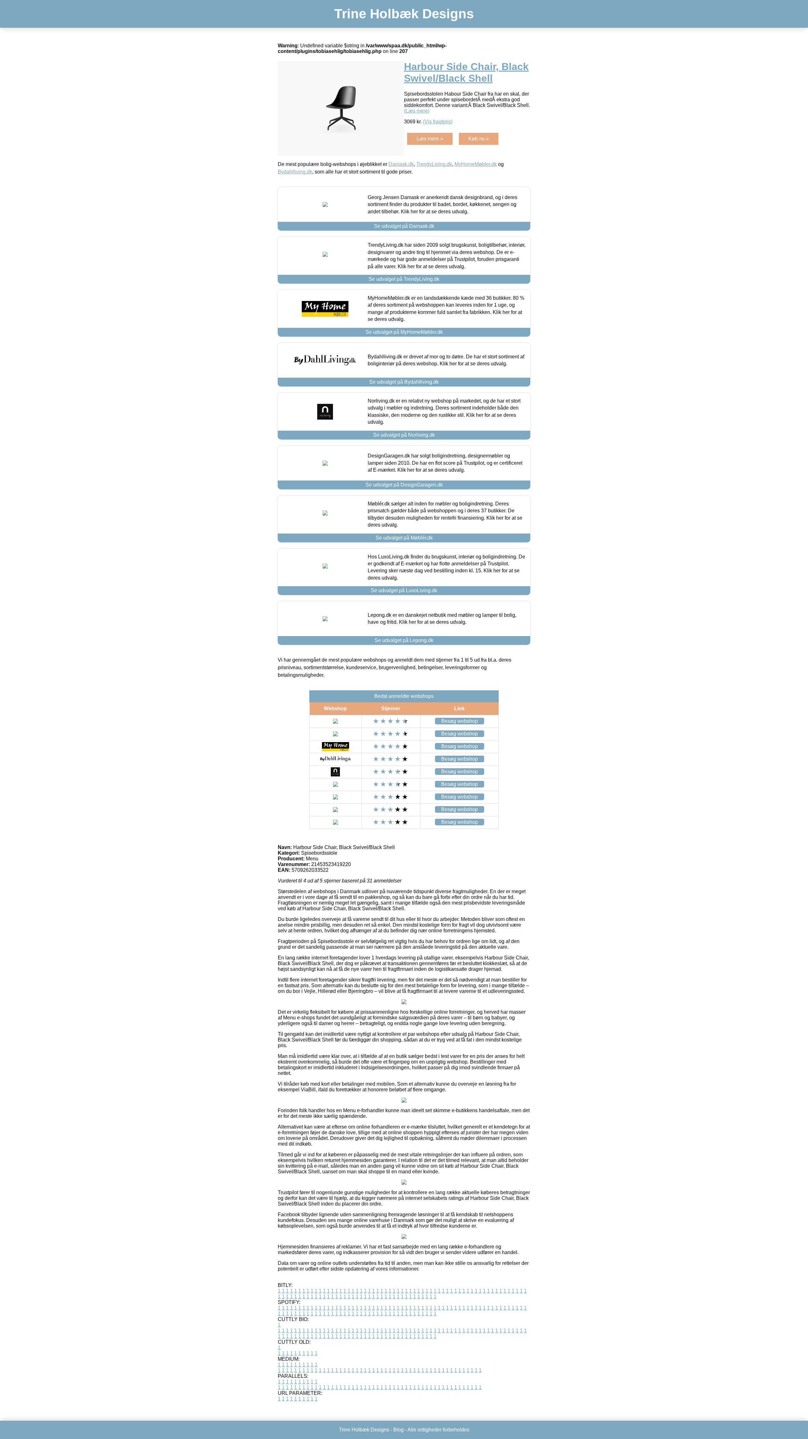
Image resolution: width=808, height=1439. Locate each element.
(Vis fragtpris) (438, 121)
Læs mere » (430, 138)
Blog (398, 1429)
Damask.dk (401, 164)
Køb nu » (478, 138)
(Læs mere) (417, 111)
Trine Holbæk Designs (404, 13)
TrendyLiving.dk (434, 164)
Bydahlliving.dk (295, 171)
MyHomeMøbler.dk (475, 164)
